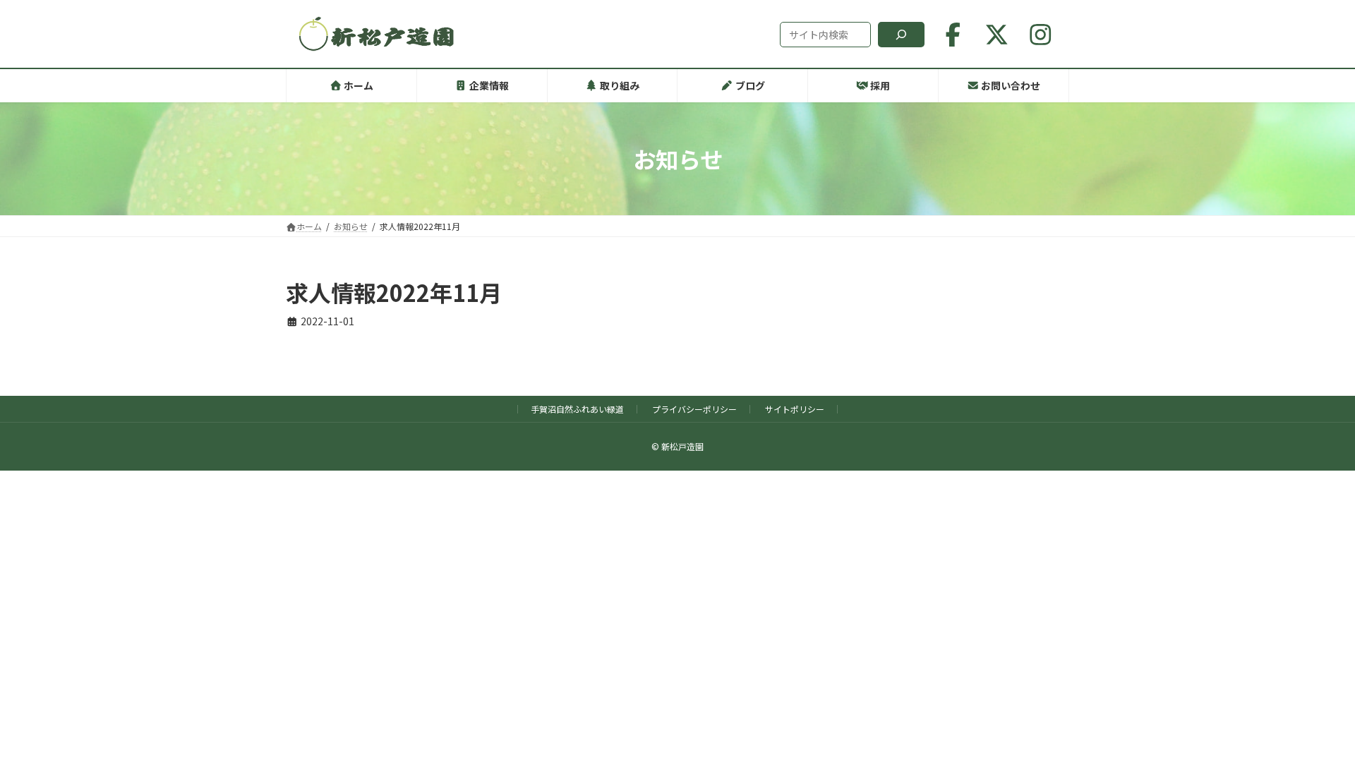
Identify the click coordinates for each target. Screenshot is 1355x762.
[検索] (901, 34)
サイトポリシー (794, 409)
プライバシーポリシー (694, 409)
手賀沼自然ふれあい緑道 (577, 409)
